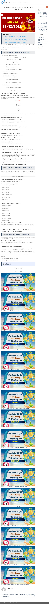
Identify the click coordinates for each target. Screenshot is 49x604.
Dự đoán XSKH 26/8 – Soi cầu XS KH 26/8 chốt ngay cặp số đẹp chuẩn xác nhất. (14, 545)
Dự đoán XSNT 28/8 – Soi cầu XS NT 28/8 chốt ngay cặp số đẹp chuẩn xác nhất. (14, 447)
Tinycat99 (40, 47)
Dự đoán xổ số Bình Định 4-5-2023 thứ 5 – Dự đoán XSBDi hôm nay (16, 36)
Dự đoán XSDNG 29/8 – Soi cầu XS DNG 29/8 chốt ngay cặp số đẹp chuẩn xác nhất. (15, 369)
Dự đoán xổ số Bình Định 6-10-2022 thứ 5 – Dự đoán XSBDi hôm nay (19, 234)
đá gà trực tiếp (15, 602)
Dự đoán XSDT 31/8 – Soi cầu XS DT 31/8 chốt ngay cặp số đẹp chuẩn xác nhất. (42, 22)
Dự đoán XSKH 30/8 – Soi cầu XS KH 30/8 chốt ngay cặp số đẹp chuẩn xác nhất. (14, 310)
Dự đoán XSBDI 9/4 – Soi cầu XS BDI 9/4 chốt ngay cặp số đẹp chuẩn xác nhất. (17, 40)
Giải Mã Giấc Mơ (41, 37)
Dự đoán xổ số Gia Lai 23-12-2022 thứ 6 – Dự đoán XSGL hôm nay (19, 52)
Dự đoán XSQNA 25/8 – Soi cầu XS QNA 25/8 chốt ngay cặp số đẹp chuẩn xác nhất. (15, 584)
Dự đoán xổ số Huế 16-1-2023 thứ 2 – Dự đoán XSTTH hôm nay (15, 42)
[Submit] (47, 7)
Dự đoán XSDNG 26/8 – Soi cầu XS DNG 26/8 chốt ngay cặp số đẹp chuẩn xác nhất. (15, 525)
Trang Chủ (15, 2)
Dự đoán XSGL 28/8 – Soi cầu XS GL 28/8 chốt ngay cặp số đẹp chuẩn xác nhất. (14, 427)
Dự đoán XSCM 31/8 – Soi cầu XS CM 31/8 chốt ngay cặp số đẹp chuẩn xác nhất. (42, 17)
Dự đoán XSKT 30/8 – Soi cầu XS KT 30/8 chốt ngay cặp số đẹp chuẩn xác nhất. (14, 330)
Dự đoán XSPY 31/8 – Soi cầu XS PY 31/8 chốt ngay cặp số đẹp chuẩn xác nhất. (14, 291)
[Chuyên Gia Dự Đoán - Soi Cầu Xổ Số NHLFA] (5, 2)
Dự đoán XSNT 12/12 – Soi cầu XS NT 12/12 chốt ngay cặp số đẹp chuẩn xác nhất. (18, 37)
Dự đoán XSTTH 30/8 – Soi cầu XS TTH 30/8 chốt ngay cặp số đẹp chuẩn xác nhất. (15, 349)
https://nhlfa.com (8, 263)
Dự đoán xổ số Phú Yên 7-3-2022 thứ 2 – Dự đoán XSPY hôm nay (15, 39)
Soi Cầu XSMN (40, 44)
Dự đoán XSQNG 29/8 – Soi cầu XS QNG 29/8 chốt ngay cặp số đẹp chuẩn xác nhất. (15, 408)
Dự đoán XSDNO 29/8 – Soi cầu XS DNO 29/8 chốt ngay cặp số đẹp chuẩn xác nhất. (15, 388)
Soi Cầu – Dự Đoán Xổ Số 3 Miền (42, 40)
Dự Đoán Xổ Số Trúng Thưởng (23, 2)
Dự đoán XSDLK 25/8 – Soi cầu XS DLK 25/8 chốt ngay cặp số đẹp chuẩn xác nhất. (14, 564)
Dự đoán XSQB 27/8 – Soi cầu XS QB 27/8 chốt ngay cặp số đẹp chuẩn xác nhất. (14, 486)
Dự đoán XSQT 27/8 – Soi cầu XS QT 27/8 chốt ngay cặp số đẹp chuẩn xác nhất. (14, 506)
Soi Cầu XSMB (40, 42)
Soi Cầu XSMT (8, 264)
